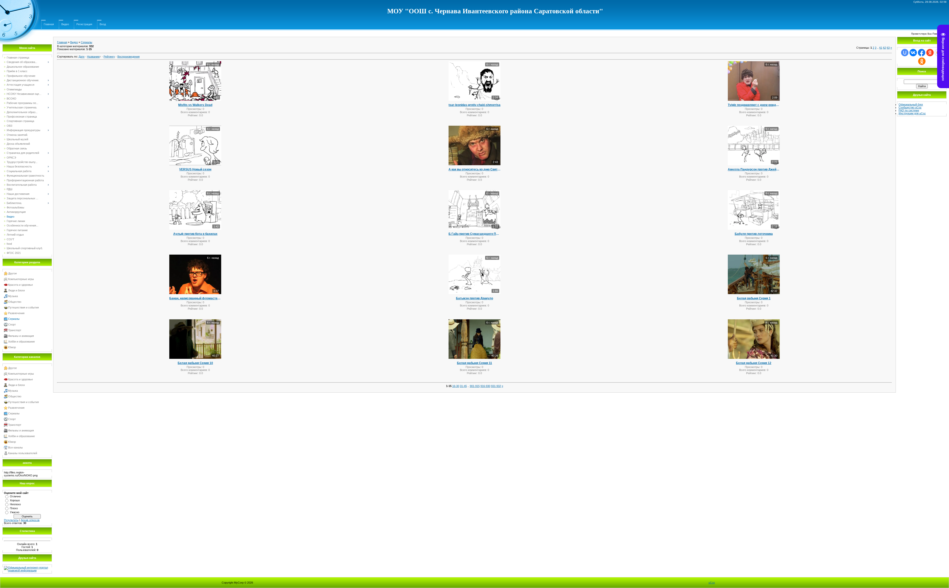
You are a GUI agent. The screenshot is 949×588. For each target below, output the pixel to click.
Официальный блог (911, 104)
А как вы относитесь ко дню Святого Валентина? (474, 169)
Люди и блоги (16, 290)
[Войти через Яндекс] (930, 52)
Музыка (13, 296)
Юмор (12, 347)
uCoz (712, 582)
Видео (65, 24)
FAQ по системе (909, 110)
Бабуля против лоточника (754, 234)
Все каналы (15, 447)
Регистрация (84, 24)
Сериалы (14, 318)
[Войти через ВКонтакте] (913, 52)
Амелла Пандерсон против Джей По (754, 169)
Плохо (14, 508)
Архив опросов (30, 520)
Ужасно (14, 512)
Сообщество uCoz (910, 107)
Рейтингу (109, 56)
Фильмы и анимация (21, 335)
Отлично (15, 496)
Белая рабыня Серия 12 (753, 363)
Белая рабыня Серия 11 (474, 363)
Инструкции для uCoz (912, 113)
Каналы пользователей (22, 453)
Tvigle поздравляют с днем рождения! (754, 105)
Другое (12, 273)
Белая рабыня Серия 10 (195, 363)
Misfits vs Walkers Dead (195, 105)
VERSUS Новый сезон (195, 169)
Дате (82, 56)
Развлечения (16, 313)
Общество (14, 301)
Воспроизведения (128, 56)
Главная (49, 24)
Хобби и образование (21, 341)
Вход (103, 24)
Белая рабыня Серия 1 (754, 298)
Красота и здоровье (20, 284)
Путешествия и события (23, 307)
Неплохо (15, 504)
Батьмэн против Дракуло (474, 298)
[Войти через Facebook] (921, 52)
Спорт (12, 324)
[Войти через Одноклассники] (922, 61)
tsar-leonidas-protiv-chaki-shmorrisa (474, 105)
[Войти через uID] (904, 52)
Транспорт (14, 330)
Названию (93, 56)
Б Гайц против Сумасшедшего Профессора (474, 234)
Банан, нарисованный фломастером (195, 298)
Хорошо (15, 500)
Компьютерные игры (21, 279)
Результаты (11, 520)
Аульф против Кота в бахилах (195, 234)
